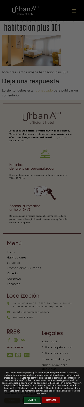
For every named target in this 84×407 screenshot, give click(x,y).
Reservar (13, 284)
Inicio (11, 252)
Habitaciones (17, 257)
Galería (12, 273)
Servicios (13, 263)
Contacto (14, 279)
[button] (74, 11)
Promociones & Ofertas (24, 268)
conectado (44, 90)
